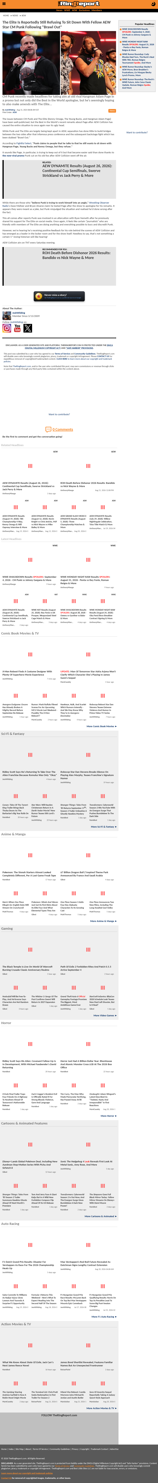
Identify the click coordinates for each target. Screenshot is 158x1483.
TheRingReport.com (22, 366)
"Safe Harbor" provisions (79, 348)
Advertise (114, 1449)
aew (24, 16)
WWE (67, 10)
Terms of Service (62, 354)
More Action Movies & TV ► (102, 1408)
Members (97, 10)
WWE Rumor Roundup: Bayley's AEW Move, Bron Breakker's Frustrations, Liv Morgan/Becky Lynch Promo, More (137, 71)
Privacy (75, 1449)
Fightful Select (23, 143)
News (59, 10)
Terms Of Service (40, 1449)
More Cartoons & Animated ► (101, 1216)
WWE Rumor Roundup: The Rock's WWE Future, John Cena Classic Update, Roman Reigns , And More (138, 83)
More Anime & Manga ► (103, 921)
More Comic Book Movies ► (102, 726)
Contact (104, 1449)
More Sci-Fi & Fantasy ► (104, 827)
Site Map (19, 1449)
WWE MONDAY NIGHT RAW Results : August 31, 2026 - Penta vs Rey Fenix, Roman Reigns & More (138, 46)
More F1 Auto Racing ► (104, 1317)
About (28, 1449)
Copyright (84, 1449)
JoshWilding (10, 110)
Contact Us (6, 1478)
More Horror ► (109, 1116)
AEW (74, 10)
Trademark (95, 1449)
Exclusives (84, 10)
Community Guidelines (84, 354)
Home (6, 16)
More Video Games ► (105, 1015)
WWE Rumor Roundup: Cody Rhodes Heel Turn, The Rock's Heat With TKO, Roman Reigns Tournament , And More (138, 58)
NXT (56, 595)
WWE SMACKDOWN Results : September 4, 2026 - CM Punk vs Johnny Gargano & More (136, 33)
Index (11, 1449)
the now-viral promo (13, 155)
